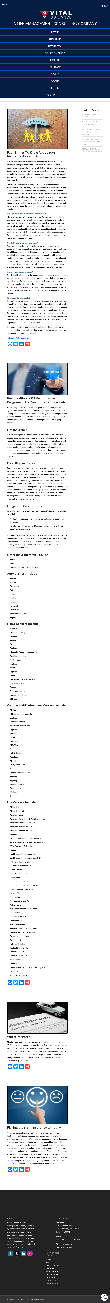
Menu (104, 6)
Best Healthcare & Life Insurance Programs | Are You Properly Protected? (36, 400)
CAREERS (50, 1277)
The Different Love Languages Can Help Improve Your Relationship (92, 131)
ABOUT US (55, 39)
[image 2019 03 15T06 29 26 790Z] (37, 1105)
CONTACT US (55, 95)
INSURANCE (51, 1268)
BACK (4, 4)
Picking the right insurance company (34, 1127)
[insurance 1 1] (37, 379)
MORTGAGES (52, 1271)
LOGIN (55, 88)
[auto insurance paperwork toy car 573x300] (37, 1018)
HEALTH (55, 60)
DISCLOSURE (52, 1283)
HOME (55, 32)
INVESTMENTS (52, 1265)
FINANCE (55, 67)
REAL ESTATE (52, 1274)
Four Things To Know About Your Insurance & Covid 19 (31, 154)
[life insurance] (37, 129)
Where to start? (18, 1037)
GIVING (55, 74)
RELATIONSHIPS (55, 53)
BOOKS (55, 81)
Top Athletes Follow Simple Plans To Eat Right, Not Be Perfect (91, 141)
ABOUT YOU (55, 46)
